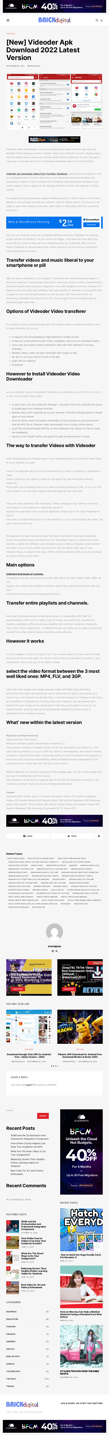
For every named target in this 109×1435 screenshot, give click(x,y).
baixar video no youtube (54, 883)
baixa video (37, 865)
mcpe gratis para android (74, 897)
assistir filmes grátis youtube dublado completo (34, 862)
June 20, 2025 (27, 1262)
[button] (101, 20)
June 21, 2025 (27, 1247)
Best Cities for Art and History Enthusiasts (27, 1172)
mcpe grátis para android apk (24, 900)
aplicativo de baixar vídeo (41, 858)
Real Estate (13, 1356)
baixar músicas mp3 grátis (46, 876)
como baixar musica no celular (84, 890)
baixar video (60, 879)
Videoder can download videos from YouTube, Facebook (36, 173)
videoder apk (81, 904)
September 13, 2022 (20, 982)
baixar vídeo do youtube (82, 879)
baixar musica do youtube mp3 (53, 869)
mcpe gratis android (48, 897)
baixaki (73, 865)
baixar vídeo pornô (79, 883)
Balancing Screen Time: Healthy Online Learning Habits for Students (28, 1162)
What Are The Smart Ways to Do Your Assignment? (28, 1153)
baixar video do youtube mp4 (24, 883)
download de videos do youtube (53, 893)
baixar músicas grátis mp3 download (81, 872)
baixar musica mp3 (18, 872)
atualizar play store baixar (76, 862)
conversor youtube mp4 (21, 893)
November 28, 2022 (69, 1377)
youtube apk (39, 907)
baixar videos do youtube (84, 886)
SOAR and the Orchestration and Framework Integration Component (30, 1137)
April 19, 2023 (66, 1261)
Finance (10, 1334)
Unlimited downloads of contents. (25, 574)
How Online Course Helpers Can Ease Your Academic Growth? (28, 1145)
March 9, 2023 (67, 1320)
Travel (10, 1386)
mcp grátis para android (21, 897)
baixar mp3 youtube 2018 (21, 869)
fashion (10, 1326)
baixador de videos (57, 865)
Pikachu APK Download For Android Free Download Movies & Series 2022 (80, 1055)
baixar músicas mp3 (19, 876)
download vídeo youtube (86, 893)
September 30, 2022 (36, 1062)
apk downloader (17, 858)
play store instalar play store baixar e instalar (33, 904)
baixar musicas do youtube (45, 872)
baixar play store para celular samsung (29, 879)
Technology (13, 1371)
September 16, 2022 (15, 66)
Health (10, 1349)
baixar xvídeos (41, 890)
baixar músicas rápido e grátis (78, 876)
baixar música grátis (82, 869)
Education (12, 1319)
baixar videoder (42, 886)
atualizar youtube (19, 865)
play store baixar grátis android (85, 900)
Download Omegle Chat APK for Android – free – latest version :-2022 (29, 1055)
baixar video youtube (20, 886)
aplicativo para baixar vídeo (72, 858)
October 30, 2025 (29, 1233)
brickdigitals (34, 66)
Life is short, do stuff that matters (82, 1403)
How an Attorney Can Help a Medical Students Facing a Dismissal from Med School (81, 1314)
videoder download (19, 907)
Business (11, 1311)
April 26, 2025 (27, 1291)
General (11, 1341)
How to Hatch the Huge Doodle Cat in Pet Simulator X (80, 1256)
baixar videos (61, 886)
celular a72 (58, 890)
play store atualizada (53, 900)
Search (9, 1110)
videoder (66, 904)
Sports (10, 1364)
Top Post (10, 34)
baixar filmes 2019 (90, 865)
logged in (30, 1084)
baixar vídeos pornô (19, 890)
